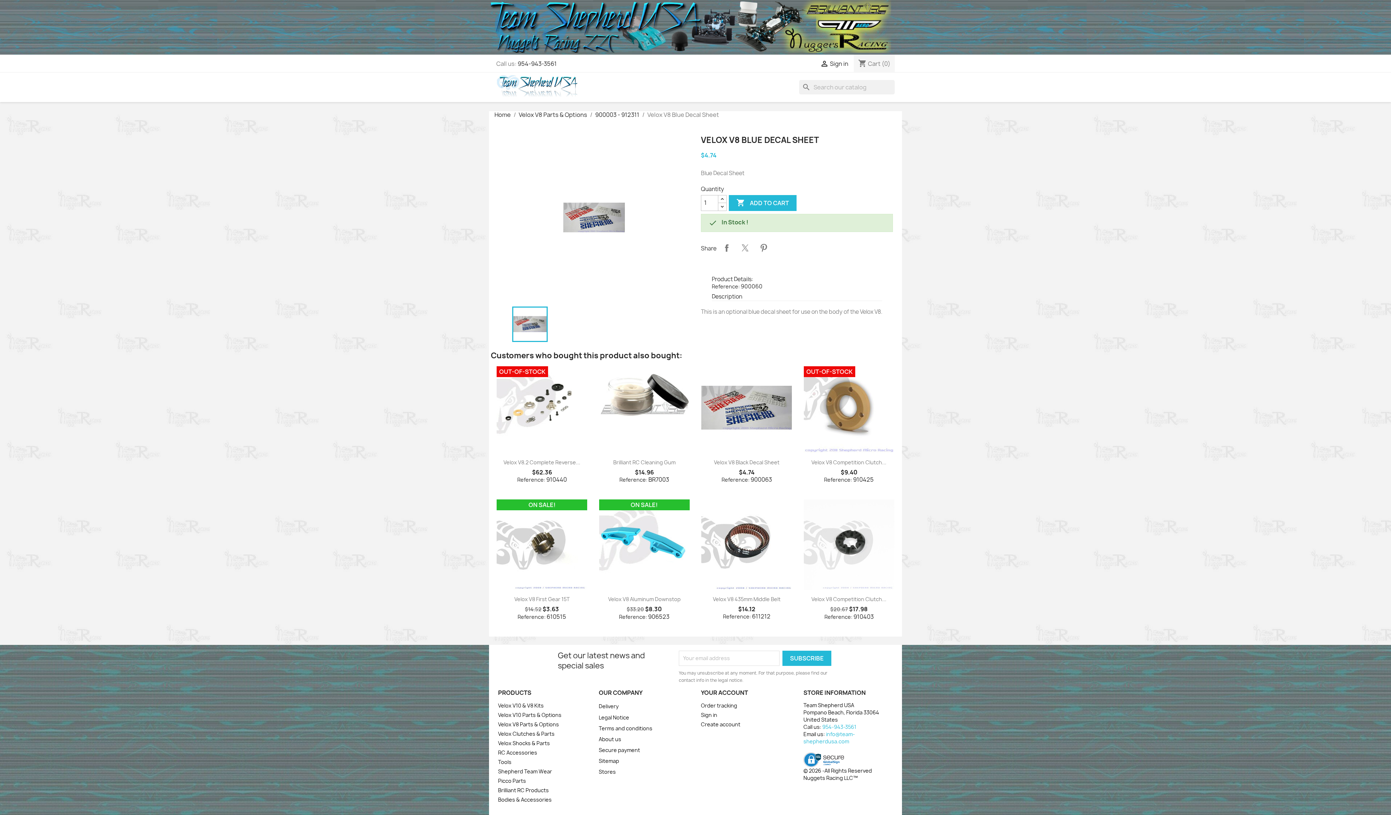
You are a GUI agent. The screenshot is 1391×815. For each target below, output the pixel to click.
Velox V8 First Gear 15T (542, 599)
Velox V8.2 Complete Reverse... (542, 462)
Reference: (726, 286)
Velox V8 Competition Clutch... (848, 462)
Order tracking (719, 705)
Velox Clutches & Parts (526, 733)
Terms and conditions (625, 728)
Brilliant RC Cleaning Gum (644, 462)
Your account (724, 693)
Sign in (709, 714)
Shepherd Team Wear (525, 771)
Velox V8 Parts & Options (528, 724)
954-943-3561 (537, 64)
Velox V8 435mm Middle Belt (747, 599)
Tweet (745, 248)
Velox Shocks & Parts (524, 743)
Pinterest (763, 248)
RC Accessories (517, 752)
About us (610, 739)
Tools (504, 762)
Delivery (609, 706)
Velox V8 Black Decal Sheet (747, 462)
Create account (720, 724)
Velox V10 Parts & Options (529, 714)
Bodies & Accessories (525, 799)
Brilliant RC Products (523, 790)
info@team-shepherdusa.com (829, 738)
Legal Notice (614, 717)
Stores (607, 771)
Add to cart (762, 202)
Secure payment (619, 750)
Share (726, 248)
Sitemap (609, 760)
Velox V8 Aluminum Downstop (644, 599)
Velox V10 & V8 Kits (521, 705)
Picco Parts (512, 780)
